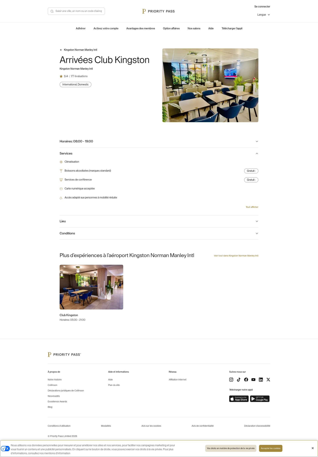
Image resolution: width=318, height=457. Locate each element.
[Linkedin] (261, 380)
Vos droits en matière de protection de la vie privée (231, 448)
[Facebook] (246, 380)
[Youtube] (253, 380)
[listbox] (263, 15)
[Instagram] (231, 380)
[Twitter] (268, 380)
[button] (208, 117)
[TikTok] (239, 380)
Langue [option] (261, 14)
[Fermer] (312, 448)
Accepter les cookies (271, 448)
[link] (239, 399)
